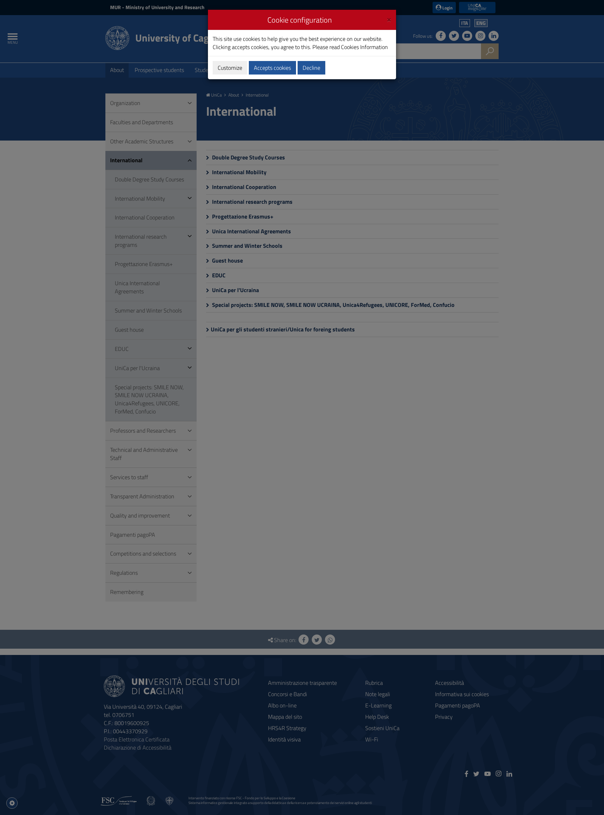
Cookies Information (364, 47)
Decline (311, 68)
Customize (230, 68)
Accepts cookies (272, 68)
